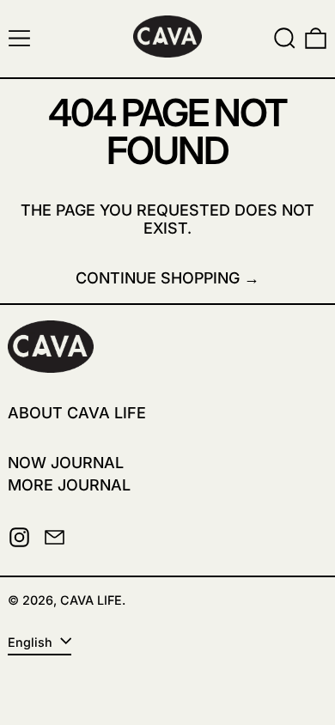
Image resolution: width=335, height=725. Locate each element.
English (32, 642)
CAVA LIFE (91, 600)
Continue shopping (158, 278)
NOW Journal (66, 463)
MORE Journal (69, 485)
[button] (284, 38)
